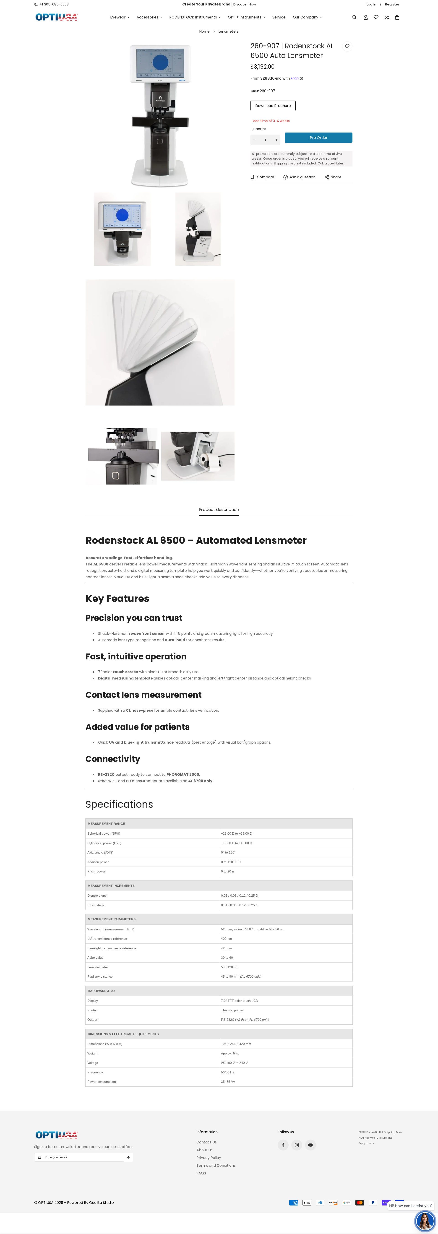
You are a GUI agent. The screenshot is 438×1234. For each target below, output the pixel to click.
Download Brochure (273, 105)
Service (279, 17)
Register (392, 4)
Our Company (305, 17)
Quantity (258, 129)
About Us (204, 1150)
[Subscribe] (128, 1157)
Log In (371, 4)
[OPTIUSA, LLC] (57, 17)
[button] (397, 17)
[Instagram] (296, 1145)
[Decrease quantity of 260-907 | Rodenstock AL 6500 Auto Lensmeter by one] (254, 140)
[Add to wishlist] (347, 46)
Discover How (244, 4)
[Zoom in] (226, 51)
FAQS (201, 1173)
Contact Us (206, 1142)
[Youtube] (310, 1145)
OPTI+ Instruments (244, 17)
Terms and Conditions (216, 1165)
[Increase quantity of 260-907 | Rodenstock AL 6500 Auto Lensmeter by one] (276, 140)
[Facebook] (283, 1145)
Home (204, 31)
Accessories (147, 17)
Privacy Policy (208, 1157)
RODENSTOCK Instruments (193, 17)
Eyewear (118, 17)
